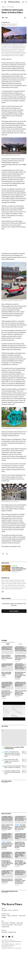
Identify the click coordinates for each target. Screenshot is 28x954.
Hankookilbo (4, 932)
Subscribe (3, 915)
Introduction (4, 910)
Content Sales (21, 915)
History (10, 910)
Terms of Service (18, 924)
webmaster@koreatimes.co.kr (16, 941)
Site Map (3, 917)
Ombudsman (12, 923)
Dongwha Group (12, 932)
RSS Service (14, 915)
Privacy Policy (19, 923)
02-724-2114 (6, 942)
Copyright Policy (5, 926)
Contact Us (15, 910)
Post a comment (14, 611)
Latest (7, 644)
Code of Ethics (5, 923)
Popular (20, 644)
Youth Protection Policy (7, 924)
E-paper (9, 915)
